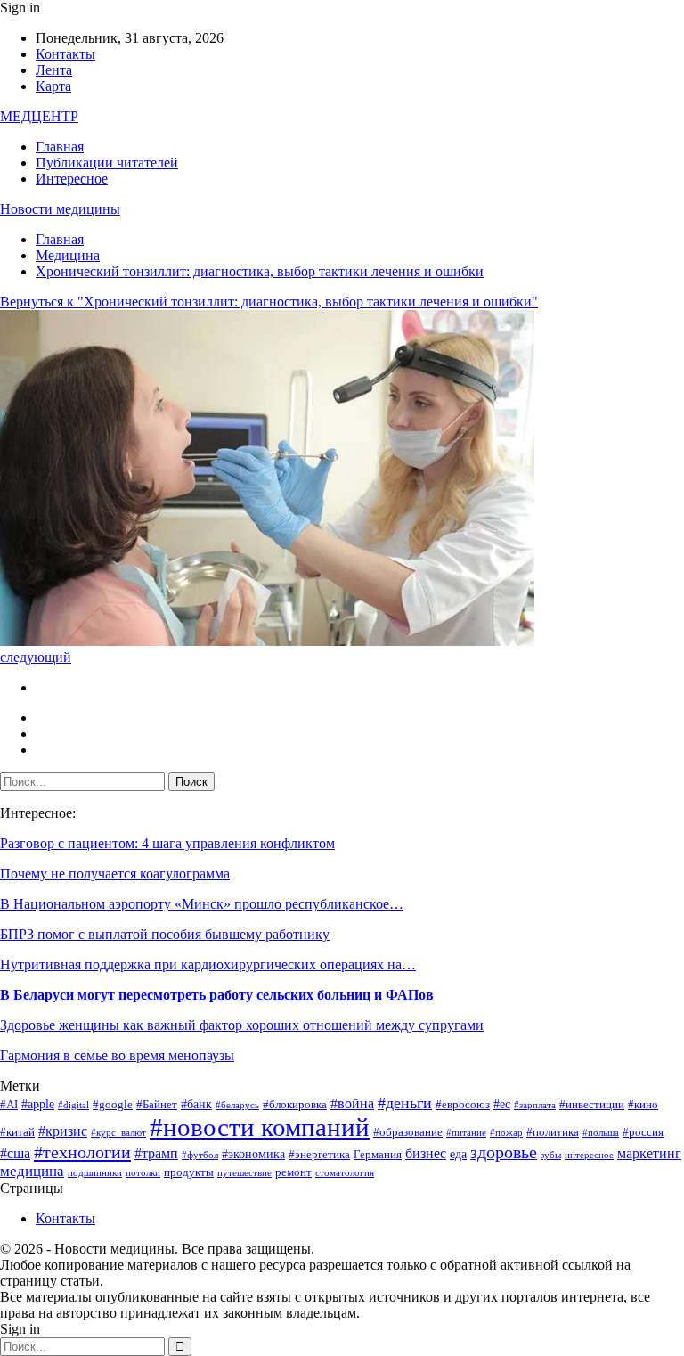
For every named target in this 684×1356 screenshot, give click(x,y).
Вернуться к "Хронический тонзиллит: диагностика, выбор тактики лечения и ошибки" (269, 301)
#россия (643, 1132)
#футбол (200, 1155)
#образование (408, 1132)
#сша (15, 1153)
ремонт (293, 1172)
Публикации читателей (107, 162)
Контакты (65, 53)
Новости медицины (60, 208)
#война (352, 1103)
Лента (54, 70)
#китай (17, 1132)
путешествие (244, 1173)
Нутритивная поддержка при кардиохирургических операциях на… (208, 964)
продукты (189, 1172)
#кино (643, 1105)
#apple (37, 1104)
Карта (53, 86)
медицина (32, 1171)
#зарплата (535, 1105)
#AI (9, 1105)
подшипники (95, 1173)
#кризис (62, 1131)
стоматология (344, 1173)
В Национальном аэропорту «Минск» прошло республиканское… (201, 903)
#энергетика (319, 1154)
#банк (196, 1104)
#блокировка (295, 1105)
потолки (143, 1173)
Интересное (72, 178)
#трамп (156, 1153)
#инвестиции (591, 1105)
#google (113, 1105)
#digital (73, 1105)
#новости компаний (260, 1127)
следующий (35, 657)
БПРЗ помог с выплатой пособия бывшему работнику (165, 934)
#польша (600, 1133)
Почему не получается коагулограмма (115, 873)
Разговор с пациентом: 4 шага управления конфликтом (167, 843)
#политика (552, 1132)
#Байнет (156, 1105)
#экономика (253, 1154)
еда (458, 1154)
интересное (589, 1155)
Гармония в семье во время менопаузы (117, 1055)
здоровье (503, 1152)
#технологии (82, 1152)
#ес (501, 1104)
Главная (60, 146)
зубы (551, 1155)
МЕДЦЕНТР (39, 116)
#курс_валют (118, 1133)
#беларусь (237, 1105)
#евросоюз (463, 1105)
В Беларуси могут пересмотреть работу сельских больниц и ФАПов (217, 994)
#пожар (506, 1133)
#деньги (405, 1103)
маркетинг (649, 1153)
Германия (378, 1154)
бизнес (425, 1153)
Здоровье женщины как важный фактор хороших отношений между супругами (242, 1025)
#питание (466, 1133)
